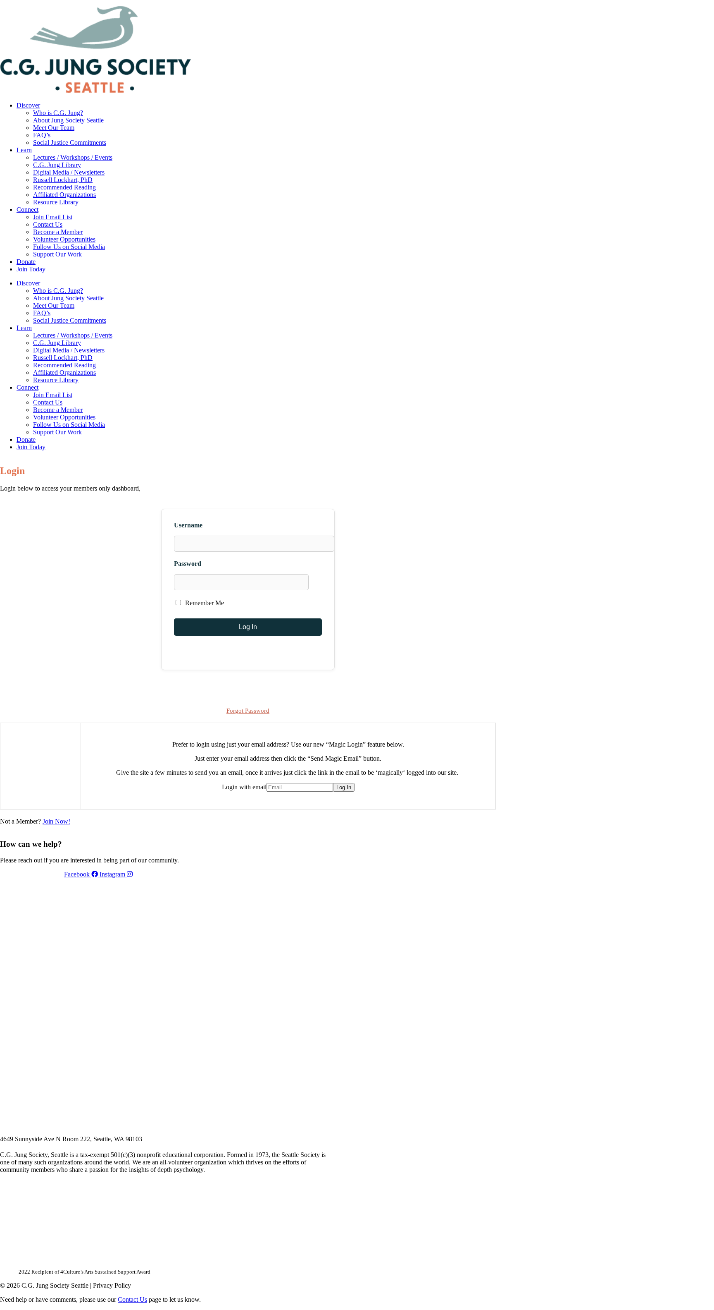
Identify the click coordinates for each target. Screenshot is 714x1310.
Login (489, 3)
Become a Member (58, 231)
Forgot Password (247, 710)
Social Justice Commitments (69, 142)
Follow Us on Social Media (69, 246)
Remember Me (203, 602)
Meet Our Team (53, 127)
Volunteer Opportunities (64, 239)
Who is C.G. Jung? (58, 112)
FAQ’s (41, 135)
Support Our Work (57, 254)
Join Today (31, 269)
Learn (24, 149)
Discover (28, 105)
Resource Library (56, 202)
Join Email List (52, 216)
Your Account (385, 3)
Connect (27, 209)
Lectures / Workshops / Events (72, 157)
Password (187, 563)
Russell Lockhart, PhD (63, 179)
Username (188, 525)
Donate (26, 261)
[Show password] (318, 582)
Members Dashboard (442, 3)
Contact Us (47, 224)
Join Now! (56, 821)
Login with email (244, 786)
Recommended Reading (64, 187)
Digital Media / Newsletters (69, 172)
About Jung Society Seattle (68, 120)
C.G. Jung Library (57, 164)
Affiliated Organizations (64, 194)
